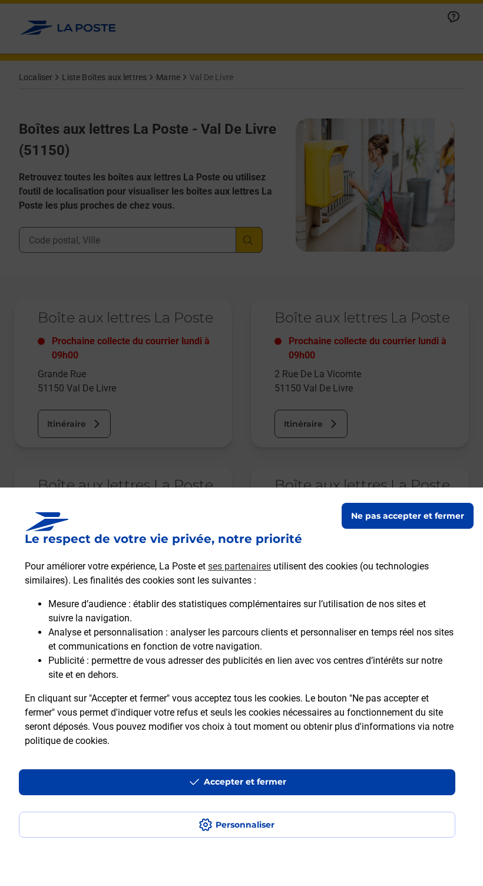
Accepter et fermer (245, 781)
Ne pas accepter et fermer (407, 515)
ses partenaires (239, 566)
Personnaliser (245, 824)
